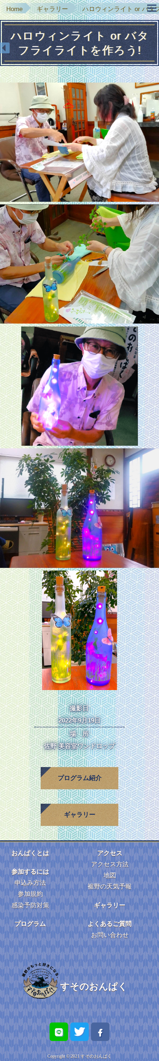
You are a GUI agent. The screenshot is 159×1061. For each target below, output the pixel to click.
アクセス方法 (110, 864)
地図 (110, 875)
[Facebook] (100, 1031)
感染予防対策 (30, 905)
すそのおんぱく (94, 986)
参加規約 (30, 893)
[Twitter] (79, 1031)
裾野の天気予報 (110, 886)
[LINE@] (59, 1031)
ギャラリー (52, 9)
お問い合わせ (110, 934)
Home (14, 9)
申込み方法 (30, 882)
